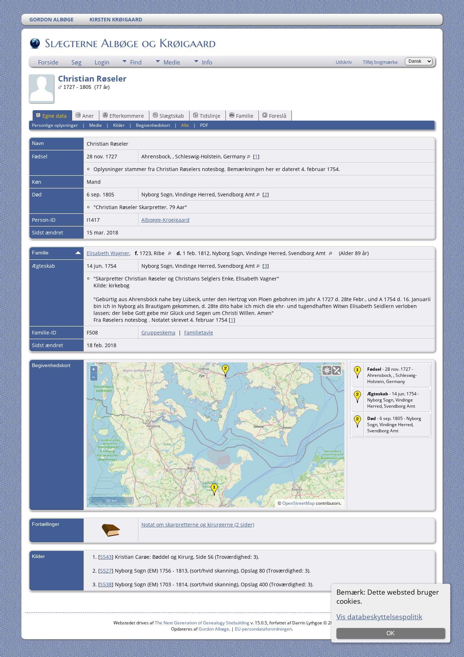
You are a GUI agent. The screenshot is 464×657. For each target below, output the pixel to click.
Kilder (119, 125)
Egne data (54, 115)
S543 (106, 556)
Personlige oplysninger (55, 125)
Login (102, 62)
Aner (88, 115)
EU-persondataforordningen (263, 629)
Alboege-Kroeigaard (165, 219)
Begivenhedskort (153, 125)
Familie (244, 115)
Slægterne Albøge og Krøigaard (130, 43)
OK (390, 633)
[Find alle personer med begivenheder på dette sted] (248, 156)
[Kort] (327, 370)
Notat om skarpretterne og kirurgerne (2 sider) (197, 524)
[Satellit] (336, 370)
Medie (171, 62)
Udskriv (344, 62)
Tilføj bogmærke (380, 62)
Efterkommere (126, 115)
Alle (185, 125)
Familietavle (198, 332)
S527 (106, 570)
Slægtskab (172, 115)
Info (207, 62)
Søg (76, 62)
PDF (204, 125)
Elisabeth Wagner (108, 253)
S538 (106, 584)
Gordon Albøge (214, 629)
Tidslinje (210, 115)
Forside (48, 62)
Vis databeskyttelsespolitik (379, 616)
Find (136, 62)
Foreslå (277, 115)
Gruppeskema (158, 332)
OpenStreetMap (298, 503)
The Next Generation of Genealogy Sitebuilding (202, 623)
